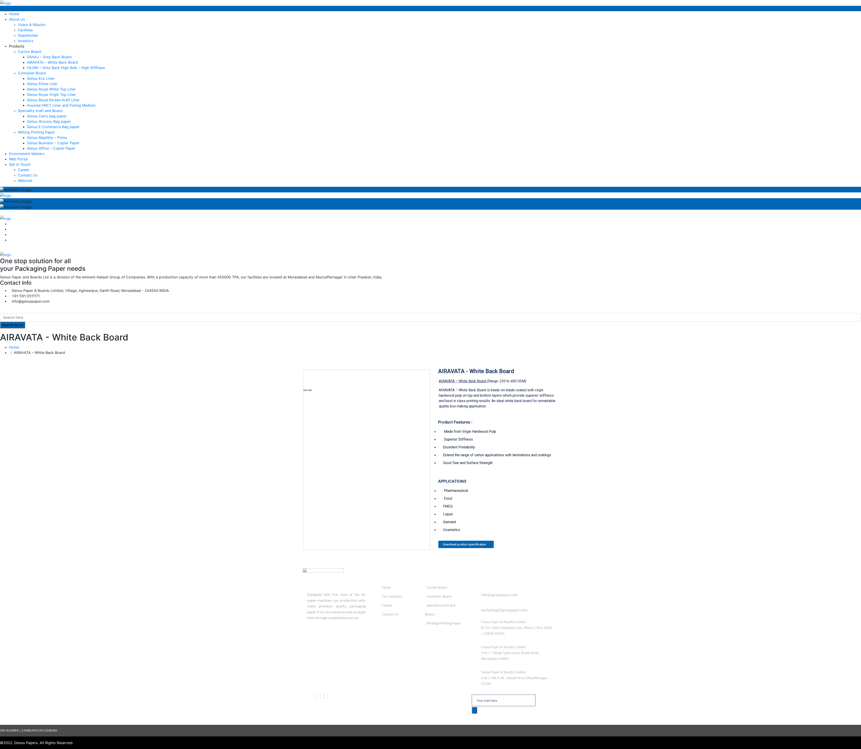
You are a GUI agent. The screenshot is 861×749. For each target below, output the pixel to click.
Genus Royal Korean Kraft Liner (53, 100)
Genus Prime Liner (42, 84)
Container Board (32, 73)
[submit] (474, 710)
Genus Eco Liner (40, 78)
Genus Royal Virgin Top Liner (51, 94)
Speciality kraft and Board (40, 110)
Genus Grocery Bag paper (49, 121)
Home (14, 14)
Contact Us (27, 175)
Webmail (25, 180)
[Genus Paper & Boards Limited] (5, 2)
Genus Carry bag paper (47, 116)
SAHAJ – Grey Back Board (49, 57)
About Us (17, 19)
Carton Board (29, 51)
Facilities (25, 30)
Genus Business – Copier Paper (53, 143)
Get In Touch (19, 164)
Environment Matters (26, 153)
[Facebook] (316, 696)
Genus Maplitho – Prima (47, 137)
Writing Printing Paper (36, 132)
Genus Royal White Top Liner (51, 89)
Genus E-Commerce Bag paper (53, 127)
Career (23, 170)
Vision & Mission (32, 24)
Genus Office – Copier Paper (51, 148)
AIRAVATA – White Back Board (52, 62)
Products (16, 46)
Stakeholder (28, 35)
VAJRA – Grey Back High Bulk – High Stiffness (66, 67)
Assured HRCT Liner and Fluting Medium (61, 105)
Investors (25, 41)
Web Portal (18, 159)
